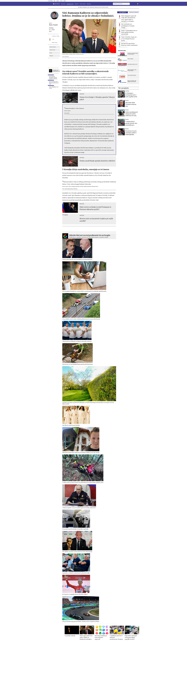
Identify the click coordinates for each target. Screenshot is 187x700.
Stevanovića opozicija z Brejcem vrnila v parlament (129, 44)
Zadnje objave (133, 12)
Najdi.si (57, 0)
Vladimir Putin (52, 49)
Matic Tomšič (53, 25)
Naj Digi (91, 7)
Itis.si (61, 0)
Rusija (51, 52)
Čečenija (51, 55)
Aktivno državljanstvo (84, 7)
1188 (64, 0)
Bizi (54, 0)
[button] (49, 4)
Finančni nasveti (105, 7)
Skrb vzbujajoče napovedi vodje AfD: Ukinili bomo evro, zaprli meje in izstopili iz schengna (128, 18)
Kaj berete (122, 12)
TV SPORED (50, 0)
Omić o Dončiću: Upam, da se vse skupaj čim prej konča (128, 38)
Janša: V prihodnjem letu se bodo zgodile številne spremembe (129, 32)
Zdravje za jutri (97, 7)
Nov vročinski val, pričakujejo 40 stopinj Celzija (127, 25)
